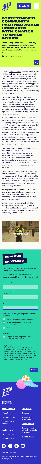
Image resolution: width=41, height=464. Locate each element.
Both (8, 328)
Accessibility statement (27, 418)
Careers (25, 413)
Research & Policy (9, 417)
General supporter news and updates (20, 319)
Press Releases (8, 434)
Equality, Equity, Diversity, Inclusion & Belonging (30, 430)
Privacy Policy (28, 436)
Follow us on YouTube (23, 446)
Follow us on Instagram (16, 446)
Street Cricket (15, 71)
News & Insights (8, 409)
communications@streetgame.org (16, 357)
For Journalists (8, 438)
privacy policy (9, 359)
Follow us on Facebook (10, 446)
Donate (22, 6)
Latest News (7, 413)
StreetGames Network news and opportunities (19, 323)
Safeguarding (28, 424)
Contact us (27, 409)
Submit (34, 370)
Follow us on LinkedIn (4, 446)
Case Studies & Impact (8, 422)
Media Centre (7, 430)
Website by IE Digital (10, 452)
